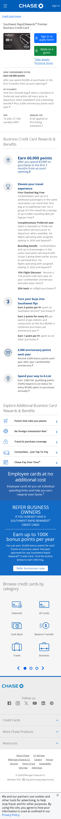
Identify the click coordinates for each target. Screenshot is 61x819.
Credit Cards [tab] (32, 720)
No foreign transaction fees (36, 431)
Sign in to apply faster (48, 38)
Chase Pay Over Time (35, 462)
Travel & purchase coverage (36, 441)
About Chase (22, 755)
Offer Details (42, 59)
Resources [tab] (32, 743)
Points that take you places (36, 420)
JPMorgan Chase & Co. (19, 759)
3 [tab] (36, 668)
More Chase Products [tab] (32, 731)
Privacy (49, 759)
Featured (17, 613)
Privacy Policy (10, 815)
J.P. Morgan (39, 755)
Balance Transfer (44, 634)
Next (43, 668)
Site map (23, 767)
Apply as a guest (48, 50)
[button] (57, 795)
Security (14, 763)
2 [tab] (30, 668)
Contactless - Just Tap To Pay (36, 451)
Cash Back (17, 634)
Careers (38, 759)
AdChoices (37, 767)
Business (44, 655)
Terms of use (28, 763)
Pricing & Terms (44, 63)
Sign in (56, 5)
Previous (18, 668)
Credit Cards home (11, 16)
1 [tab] (25, 668)
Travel (18, 655)
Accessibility (45, 763)
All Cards (44, 613)
